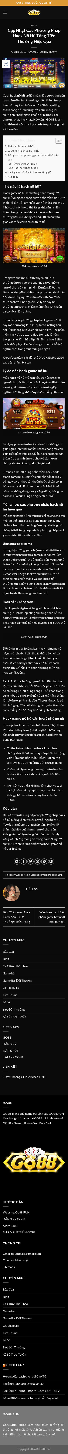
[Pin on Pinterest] (44, 861)
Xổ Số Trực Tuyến (14, 1016)
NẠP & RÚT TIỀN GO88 (19, 1232)
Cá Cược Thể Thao (15, 966)
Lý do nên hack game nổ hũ (23, 150)
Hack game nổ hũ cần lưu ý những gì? (29, 172)
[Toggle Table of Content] (57, 140)
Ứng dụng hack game (25, 163)
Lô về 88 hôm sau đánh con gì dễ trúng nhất (30, 1398)
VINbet (33, 1077)
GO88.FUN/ (15, 1365)
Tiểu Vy (53, 52)
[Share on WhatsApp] (17, 861)
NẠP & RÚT (11, 1050)
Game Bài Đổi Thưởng (17, 980)
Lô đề (6, 1002)
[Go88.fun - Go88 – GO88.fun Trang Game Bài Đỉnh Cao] (34, 12)
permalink (57, 874)
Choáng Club (18, 1077)
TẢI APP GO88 (13, 1057)
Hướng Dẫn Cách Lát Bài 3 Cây (23, 1383)
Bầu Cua (8, 951)
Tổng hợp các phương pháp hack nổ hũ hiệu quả (33, 157)
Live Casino (10, 995)
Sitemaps (9, 1267)
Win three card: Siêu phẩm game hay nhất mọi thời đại (52, 916)
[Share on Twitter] (30, 861)
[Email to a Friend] (37, 861)
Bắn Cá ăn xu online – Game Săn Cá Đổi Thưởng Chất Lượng (16, 916)
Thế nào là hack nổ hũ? (21, 146)
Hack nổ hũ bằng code (26, 167)
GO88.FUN (56, 1113)
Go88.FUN (22, 1212)
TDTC (42, 1077)
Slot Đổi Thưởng (14, 1009)
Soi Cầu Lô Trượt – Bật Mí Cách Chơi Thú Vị (31, 1391)
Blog (34, 25)
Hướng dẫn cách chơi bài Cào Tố (24, 1376)
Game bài (9, 973)
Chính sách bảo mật (15, 1260)
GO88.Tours (11, 987)
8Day (6, 1077)
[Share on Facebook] (24, 861)
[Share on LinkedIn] (51, 861)
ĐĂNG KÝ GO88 (14, 1219)
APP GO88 (10, 1225)
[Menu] (5, 12)
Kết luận (13, 176)
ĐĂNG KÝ (9, 1044)
